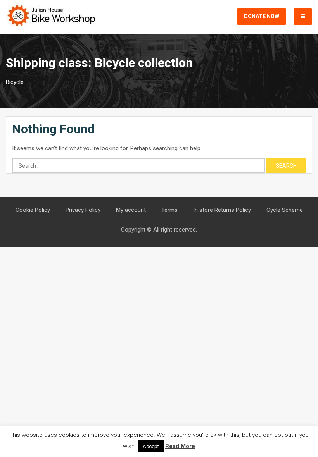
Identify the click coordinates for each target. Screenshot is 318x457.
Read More (180, 446)
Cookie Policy (33, 209)
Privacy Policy (83, 209)
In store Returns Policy (222, 209)
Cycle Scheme (284, 209)
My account (131, 209)
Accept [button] (151, 446)
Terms (169, 209)
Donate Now (261, 16)
